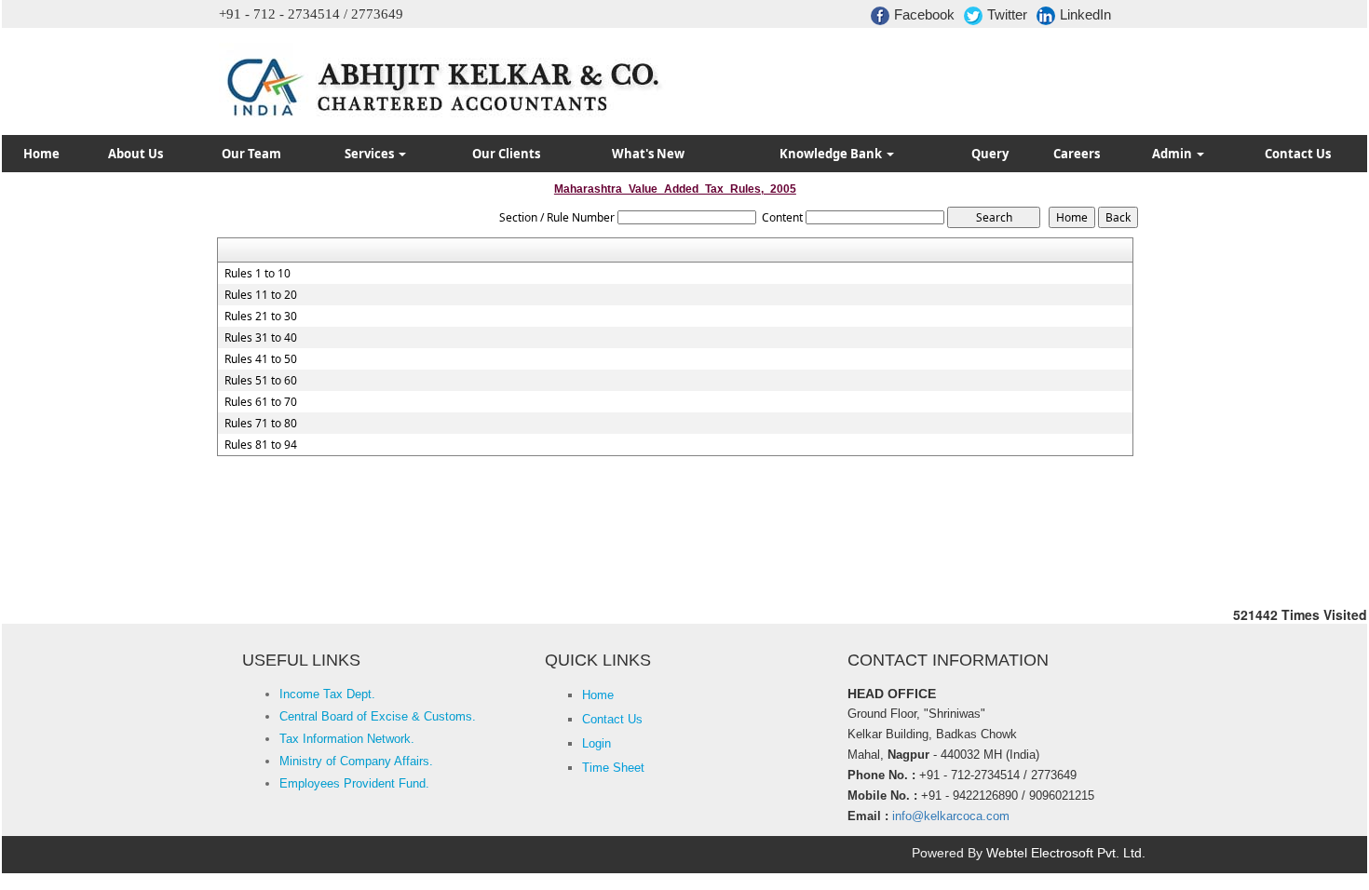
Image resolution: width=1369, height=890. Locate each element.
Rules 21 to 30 (260, 316)
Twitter (1007, 14)
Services (371, 153)
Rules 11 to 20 (260, 295)
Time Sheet (613, 768)
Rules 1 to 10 (257, 273)
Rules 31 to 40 (260, 337)
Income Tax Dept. (327, 694)
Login (596, 743)
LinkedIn (1085, 14)
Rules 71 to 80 (260, 423)
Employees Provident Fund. (354, 783)
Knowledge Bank (832, 153)
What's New (648, 153)
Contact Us (1298, 153)
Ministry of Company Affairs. (356, 761)
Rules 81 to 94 (260, 445)
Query (990, 153)
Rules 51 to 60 (260, 380)
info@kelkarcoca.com (951, 816)
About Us (135, 153)
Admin (1173, 153)
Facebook (924, 14)
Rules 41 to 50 (260, 359)
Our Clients (506, 153)
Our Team (251, 153)
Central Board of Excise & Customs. (377, 716)
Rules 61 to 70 (260, 402)
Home (41, 153)
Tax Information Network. (346, 739)
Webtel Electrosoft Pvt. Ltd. (1065, 852)
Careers (1076, 153)
